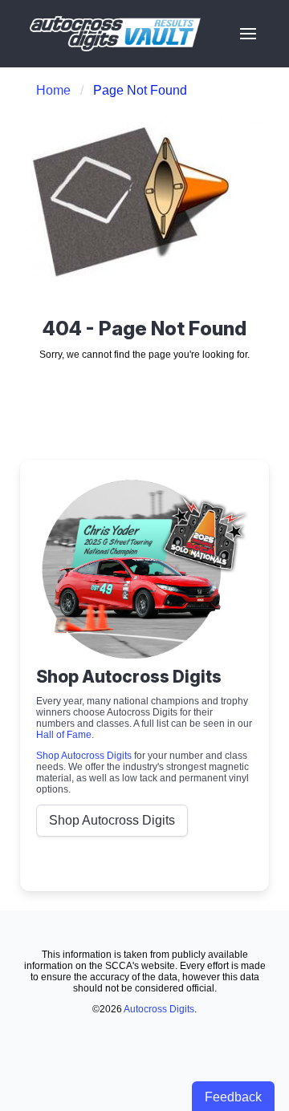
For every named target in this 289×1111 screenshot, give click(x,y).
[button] (248, 34)
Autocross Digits (159, 1009)
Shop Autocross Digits (84, 755)
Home (53, 90)
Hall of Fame (64, 734)
